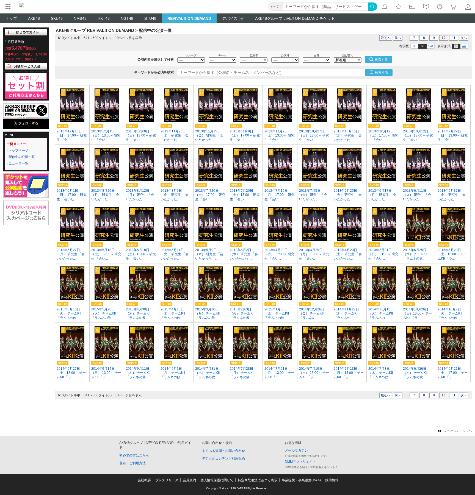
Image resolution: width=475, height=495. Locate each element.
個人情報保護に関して (216, 480)
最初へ (386, 38)
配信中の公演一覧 (22, 157)
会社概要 (144, 480)
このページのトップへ (456, 430)
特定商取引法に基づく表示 (257, 480)
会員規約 (189, 480)
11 (453, 38)
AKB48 (34, 18)
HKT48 (104, 18)
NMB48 (80, 18)
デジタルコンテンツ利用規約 (223, 458)
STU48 (150, 18)
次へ (463, 38)
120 (430, 46)
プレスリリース (166, 480)
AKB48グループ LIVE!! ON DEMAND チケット (295, 18)
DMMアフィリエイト (300, 462)
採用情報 (331, 480)
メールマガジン (296, 450)
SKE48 (57, 18)
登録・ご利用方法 (132, 463)
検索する (381, 72)
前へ (397, 38)
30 (414, 46)
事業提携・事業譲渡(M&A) (301, 480)
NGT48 (127, 18)
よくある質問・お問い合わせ (223, 451)
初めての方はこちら (134, 455)
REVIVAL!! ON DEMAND (189, 18)
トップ (11, 18)
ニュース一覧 (18, 163)
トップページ (18, 150)
